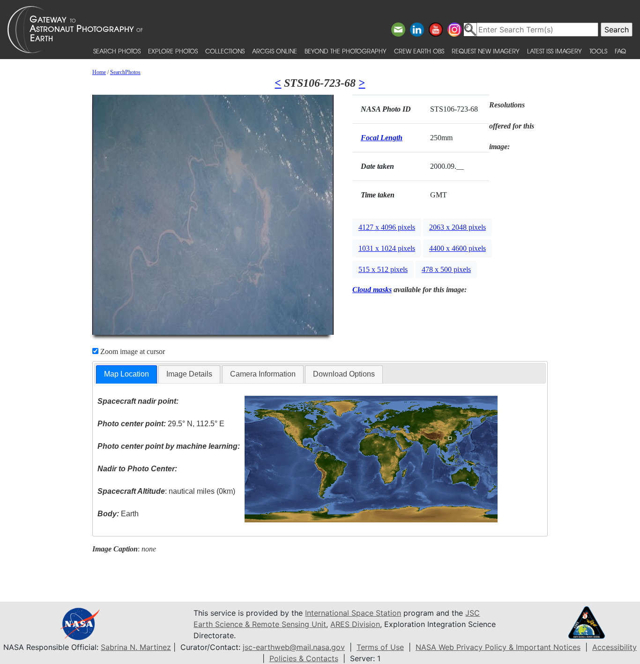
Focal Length (381, 138)
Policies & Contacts (303, 658)
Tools (598, 50)
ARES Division (355, 624)
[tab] (126, 374)
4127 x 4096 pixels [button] (386, 227)
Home (99, 72)
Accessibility (614, 647)
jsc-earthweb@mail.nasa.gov (294, 647)
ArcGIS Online (274, 50)
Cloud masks (372, 290)
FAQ (620, 50)
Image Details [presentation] (189, 374)
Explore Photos (173, 50)
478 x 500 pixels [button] (446, 269)
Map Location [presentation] (126, 374)
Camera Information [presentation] (263, 374)
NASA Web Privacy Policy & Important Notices (498, 647)
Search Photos (117, 50)
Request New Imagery (486, 50)
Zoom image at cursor (131, 351)
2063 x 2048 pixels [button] (457, 227)
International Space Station (353, 613)
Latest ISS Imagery (554, 50)
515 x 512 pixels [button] (383, 269)
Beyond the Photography (346, 50)
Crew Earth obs (419, 50)
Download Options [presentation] (344, 374)
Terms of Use (380, 647)
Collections (225, 50)
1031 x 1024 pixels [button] (386, 248)
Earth (118, 514)
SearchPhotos (125, 72)
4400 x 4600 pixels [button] (457, 248)
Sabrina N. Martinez (136, 647)
